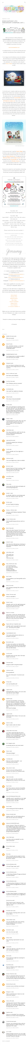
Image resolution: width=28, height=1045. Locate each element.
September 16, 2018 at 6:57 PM (12, 726)
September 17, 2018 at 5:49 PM (12, 933)
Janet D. (8, 722)
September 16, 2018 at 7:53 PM (12, 739)
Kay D (7, 786)
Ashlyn (7, 937)
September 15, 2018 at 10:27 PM (12, 472)
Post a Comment (6, 1041)
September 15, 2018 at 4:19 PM (12, 359)
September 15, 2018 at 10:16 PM (12, 462)
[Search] (25, 2)
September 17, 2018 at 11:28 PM (12, 951)
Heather (8, 1012)
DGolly (8, 502)
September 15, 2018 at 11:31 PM (12, 498)
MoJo (7, 955)
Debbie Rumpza (10, 336)
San (7, 854)
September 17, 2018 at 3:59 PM (12, 860)
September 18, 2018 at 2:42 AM (12, 960)
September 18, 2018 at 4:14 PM (12, 1017)
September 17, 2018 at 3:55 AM (12, 792)
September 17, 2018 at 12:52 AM (12, 773)
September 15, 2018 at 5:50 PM (12, 393)
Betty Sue (8, 585)
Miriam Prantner (10, 973)
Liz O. (7, 1031)
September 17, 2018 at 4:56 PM (12, 906)
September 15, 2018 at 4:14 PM (12, 350)
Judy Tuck (8, 777)
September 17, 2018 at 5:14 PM (12, 926)
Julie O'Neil (9, 837)
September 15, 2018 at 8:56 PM (12, 436)
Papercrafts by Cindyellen (12, 624)
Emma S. (8, 466)
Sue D (7, 806)
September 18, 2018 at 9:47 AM (12, 1008)
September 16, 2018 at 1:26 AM (12, 559)
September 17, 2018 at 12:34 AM (12, 764)
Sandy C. (8, 493)
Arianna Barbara (10, 864)
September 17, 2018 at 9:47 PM (12, 942)
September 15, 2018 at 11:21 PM (12, 489)
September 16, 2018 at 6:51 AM (12, 658)
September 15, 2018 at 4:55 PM (12, 385)
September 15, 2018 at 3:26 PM (12, 340)
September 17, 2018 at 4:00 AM (12, 802)
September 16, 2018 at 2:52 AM (12, 590)
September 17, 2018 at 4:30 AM (12, 810)
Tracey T (8, 418)
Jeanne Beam (9, 919)
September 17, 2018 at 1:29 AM (12, 782)
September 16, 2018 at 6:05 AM (12, 649)
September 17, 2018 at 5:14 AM (12, 819)
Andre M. (8, 542)
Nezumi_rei (9, 612)
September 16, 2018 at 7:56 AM (12, 666)
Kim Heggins (9, 743)
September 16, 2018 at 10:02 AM (12, 678)
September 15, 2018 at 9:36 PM (12, 445)
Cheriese (8, 662)
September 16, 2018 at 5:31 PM (12, 709)
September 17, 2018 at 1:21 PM (12, 850)
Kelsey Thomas (9, 594)
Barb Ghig (8, 528)
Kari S (7, 576)
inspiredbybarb (9, 633)
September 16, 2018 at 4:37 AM (12, 629)
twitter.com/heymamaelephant (15, 277)
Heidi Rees (8, 430)
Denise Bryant (9, 984)
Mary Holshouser (10, 563)
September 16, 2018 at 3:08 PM (12, 685)
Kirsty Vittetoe (9, 519)
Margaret (8, 363)
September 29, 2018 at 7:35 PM (12, 1038)
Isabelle (8, 698)
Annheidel (8, 389)
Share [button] (3, 329)
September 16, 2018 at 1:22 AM (12, 548)
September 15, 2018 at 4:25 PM (12, 369)
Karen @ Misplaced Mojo (12, 796)
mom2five (8, 476)
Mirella (7, 404)
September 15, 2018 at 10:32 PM (12, 480)
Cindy (7, 681)
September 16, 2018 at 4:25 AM (12, 608)
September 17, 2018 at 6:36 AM (12, 833)
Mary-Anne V (9, 768)
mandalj (8, 759)
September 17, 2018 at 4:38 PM (12, 868)
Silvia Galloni (9, 846)
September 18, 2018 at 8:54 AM (12, 997)
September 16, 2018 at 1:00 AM (12, 524)
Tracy (7, 484)
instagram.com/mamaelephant (16, 280)
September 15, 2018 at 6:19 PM (12, 414)
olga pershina (9, 440)
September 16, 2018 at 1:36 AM (12, 572)
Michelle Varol (9, 910)
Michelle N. (8, 930)
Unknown (8, 458)
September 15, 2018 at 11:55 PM (12, 515)
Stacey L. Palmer (10, 510)
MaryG (7, 751)
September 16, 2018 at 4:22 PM (12, 694)
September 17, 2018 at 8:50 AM (12, 842)
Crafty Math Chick (10, 730)
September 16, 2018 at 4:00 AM (12, 598)
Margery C (8, 991)
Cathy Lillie (8, 1001)
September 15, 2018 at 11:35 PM (12, 506)
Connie (8, 653)
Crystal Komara (10, 1021)
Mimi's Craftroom (10, 373)
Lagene (8, 689)
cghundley (8, 552)
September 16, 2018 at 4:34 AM (12, 620)
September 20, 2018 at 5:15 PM (12, 1027)
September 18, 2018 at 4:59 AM (12, 969)
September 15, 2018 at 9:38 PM (12, 454)
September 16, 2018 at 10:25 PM (12, 755)
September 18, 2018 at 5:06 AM (12, 980)
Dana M (8, 344)
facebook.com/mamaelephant (16, 274)
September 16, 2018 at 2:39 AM (12, 581)
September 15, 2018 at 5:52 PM (12, 400)
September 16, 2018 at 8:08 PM (12, 747)
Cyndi (7, 449)
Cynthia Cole (9, 381)
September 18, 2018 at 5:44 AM (12, 988)
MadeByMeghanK (10, 354)
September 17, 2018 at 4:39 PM (12, 887)
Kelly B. (8, 397)
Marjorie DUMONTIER (11, 823)
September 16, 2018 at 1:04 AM (12, 538)
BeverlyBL (8, 642)
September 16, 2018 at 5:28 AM (12, 638)
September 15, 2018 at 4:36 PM (12, 377)
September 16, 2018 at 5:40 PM (12, 718)
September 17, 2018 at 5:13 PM (12, 915)
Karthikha (8, 964)
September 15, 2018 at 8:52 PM (12, 426)
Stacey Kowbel (9, 814)
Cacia (7, 946)
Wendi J (8, 602)
